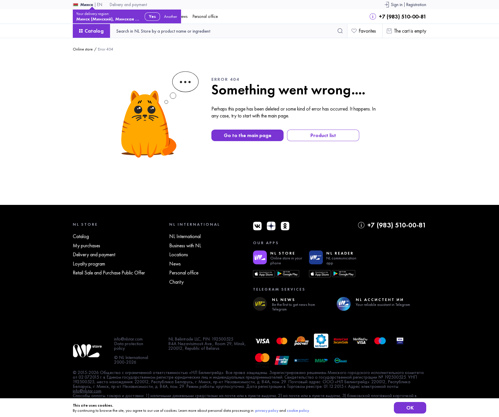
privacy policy (266, 410)
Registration (416, 5)
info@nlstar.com (128, 339)
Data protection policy (128, 346)
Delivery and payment (128, 5)
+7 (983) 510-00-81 (402, 16)
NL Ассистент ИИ (380, 299)
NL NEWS (283, 299)
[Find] (340, 31)
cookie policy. (298, 410)
